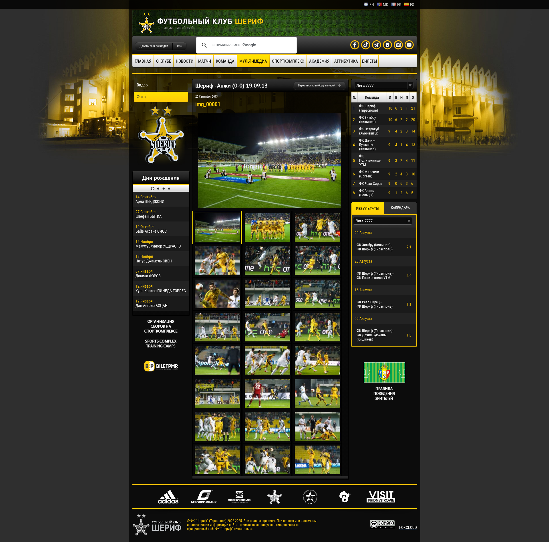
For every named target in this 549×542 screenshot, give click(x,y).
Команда (225, 61)
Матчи (204, 61)
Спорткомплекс (288, 61)
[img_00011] (267, 340)
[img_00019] (217, 439)
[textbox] (380, 85)
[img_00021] (317, 439)
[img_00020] (267, 439)
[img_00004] (217, 273)
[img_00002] (267, 240)
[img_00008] (267, 306)
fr (399, 4)
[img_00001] (269, 206)
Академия (319, 61)
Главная (143, 61)
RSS (179, 46)
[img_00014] (267, 373)
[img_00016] (217, 406)
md (385, 4)
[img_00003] (317, 240)
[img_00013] (217, 373)
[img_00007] (217, 306)
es (412, 4)
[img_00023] (267, 472)
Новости (184, 61)
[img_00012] (317, 340)
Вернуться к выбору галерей (316, 85)
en (371, 4)
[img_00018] (317, 406)
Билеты (369, 61)
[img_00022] (217, 472)
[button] (410, 85)
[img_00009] (317, 306)
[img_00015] (317, 373)
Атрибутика (346, 61)
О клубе (163, 61)
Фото (141, 96)
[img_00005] (267, 273)
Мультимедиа (253, 61)
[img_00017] (267, 406)
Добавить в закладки (154, 46)
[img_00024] (317, 472)
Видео (142, 85)
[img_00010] (217, 340)
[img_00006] (317, 273)
